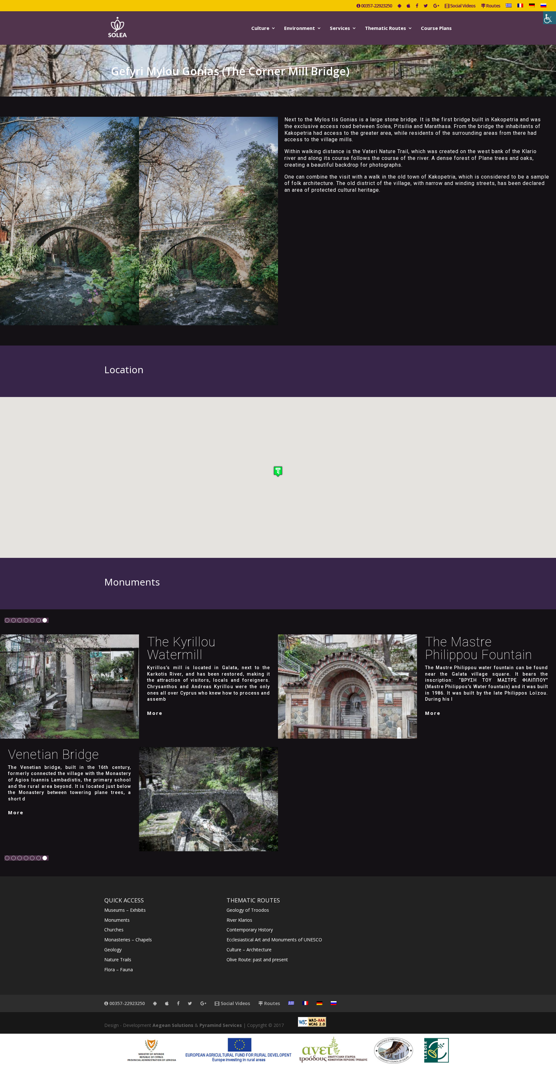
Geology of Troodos (248, 910)
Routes (492, 6)
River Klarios (239, 920)
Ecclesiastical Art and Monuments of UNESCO (274, 940)
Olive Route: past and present (257, 959)
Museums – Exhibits (125, 910)
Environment (299, 28)
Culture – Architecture (249, 949)
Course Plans (436, 28)
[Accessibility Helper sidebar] (549, 17)
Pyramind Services (220, 1025)
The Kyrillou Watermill (181, 648)
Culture (260, 28)
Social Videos (462, 6)
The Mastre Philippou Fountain (478, 648)
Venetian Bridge (53, 754)
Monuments (117, 920)
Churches (114, 930)
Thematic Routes (385, 28)
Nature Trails (117, 959)
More (154, 713)
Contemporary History (250, 930)
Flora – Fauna (118, 969)
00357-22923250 (376, 6)
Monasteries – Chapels (128, 940)
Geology (113, 949)
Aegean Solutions (173, 1025)
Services (340, 28)
